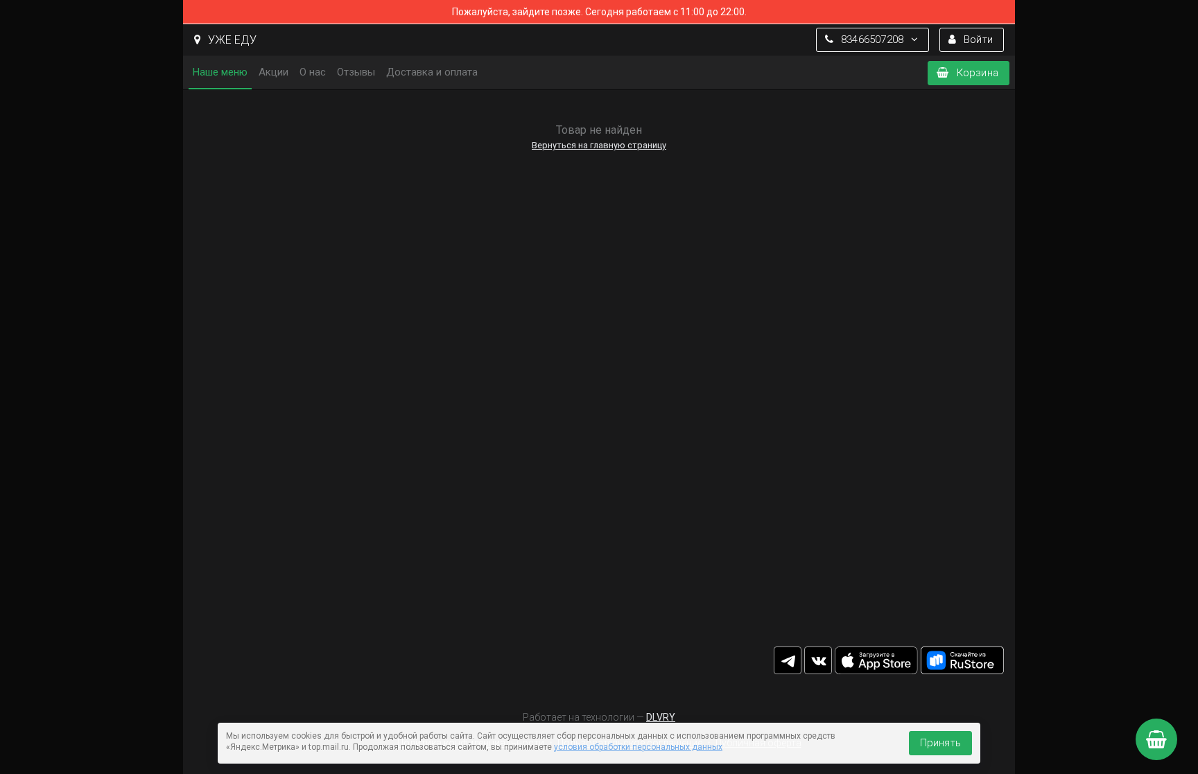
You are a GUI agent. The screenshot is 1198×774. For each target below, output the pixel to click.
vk (818, 660)
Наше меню (220, 72)
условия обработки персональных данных (638, 747)
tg (787, 660)
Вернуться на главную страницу (599, 145)
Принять (940, 743)
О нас (313, 72)
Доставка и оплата (432, 72)
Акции (273, 72)
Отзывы (356, 72)
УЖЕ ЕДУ (231, 39)
